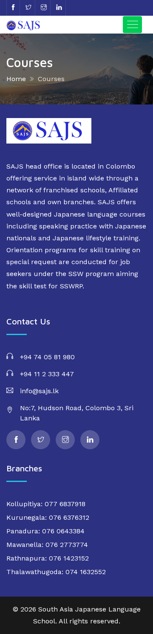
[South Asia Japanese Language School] (31, 25)
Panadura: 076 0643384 (45, 531)
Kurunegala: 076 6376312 (47, 517)
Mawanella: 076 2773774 (47, 545)
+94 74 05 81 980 (47, 357)
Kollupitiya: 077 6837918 (45, 504)
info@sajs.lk (39, 391)
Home (16, 79)
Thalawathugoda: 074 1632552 (56, 572)
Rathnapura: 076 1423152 (47, 558)
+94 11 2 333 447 (47, 374)
